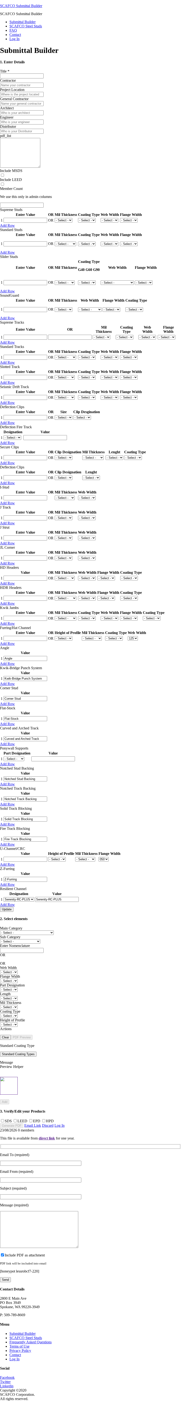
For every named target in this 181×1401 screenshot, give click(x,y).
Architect (7, 108)
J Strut (4, 527)
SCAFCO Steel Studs (25, 1338)
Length (5, 994)
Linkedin (6, 1386)
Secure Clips (9, 447)
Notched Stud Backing (17, 768)
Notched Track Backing (18, 788)
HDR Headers (10, 588)
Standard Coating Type (17, 1046)
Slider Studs (9, 257)
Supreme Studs (11, 210)
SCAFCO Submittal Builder (21, 6)
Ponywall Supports (14, 748)
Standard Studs (11, 230)
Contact (15, 1355)
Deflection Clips (12, 407)
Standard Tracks (12, 347)
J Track (5, 507)
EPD (36, 1121)
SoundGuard (9, 295)
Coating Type (89, 215)
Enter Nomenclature (15, 946)
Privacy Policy (20, 1351)
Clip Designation (68, 452)
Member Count (11, 189)
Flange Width (131, 215)
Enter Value (25, 215)
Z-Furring (7, 869)
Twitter (5, 1382)
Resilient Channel (13, 889)
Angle (4, 648)
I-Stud (4, 487)
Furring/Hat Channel (15, 628)
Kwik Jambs (9, 608)
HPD (50, 1121)
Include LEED (11, 180)
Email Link (32, 1125)
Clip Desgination (86, 412)
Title (4, 71)
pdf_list (5, 136)
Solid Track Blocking (16, 808)
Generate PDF (11, 1125)
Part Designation (17, 753)
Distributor (8, 126)
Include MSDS (11, 171)
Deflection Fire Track (16, 427)
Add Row (7, 225)
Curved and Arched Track (19, 728)
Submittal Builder (22, 1334)
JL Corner (7, 547)
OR (51, 215)
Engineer (6, 117)
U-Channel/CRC (12, 849)
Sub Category (10, 937)
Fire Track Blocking (15, 829)
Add (4, 1102)
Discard (47, 1125)
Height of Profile (68, 633)
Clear (5, 1037)
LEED (22, 1121)
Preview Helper (11, 1067)
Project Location (12, 90)
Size (63, 412)
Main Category (11, 928)
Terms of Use (19, 1346)
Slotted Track (10, 367)
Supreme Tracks (12, 322)
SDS (8, 1121)
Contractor (8, 80)
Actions (6, 1029)
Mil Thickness (66, 215)
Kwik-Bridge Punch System (21, 668)
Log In (14, 39)
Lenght (114, 452)
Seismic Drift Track (14, 387)
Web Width (110, 215)
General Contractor (14, 99)
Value (45, 432)
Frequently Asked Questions (30, 1342)
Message (6, 1062)
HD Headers (9, 568)
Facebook (7, 1377)
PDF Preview (22, 1037)
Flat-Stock (7, 708)
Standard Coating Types (18, 1054)
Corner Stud (9, 688)
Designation (13, 432)
